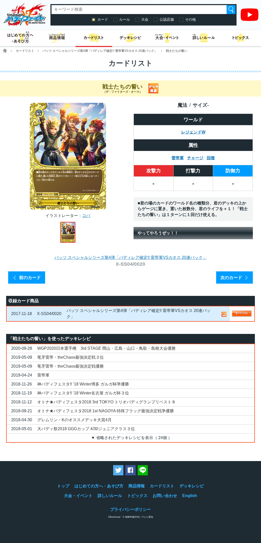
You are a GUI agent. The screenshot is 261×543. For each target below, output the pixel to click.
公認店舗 (167, 19)
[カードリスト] (93, 38)
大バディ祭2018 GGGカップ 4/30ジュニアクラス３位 (86, 429)
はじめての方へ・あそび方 (98, 486)
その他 (190, 19)
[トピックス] (240, 38)
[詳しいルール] (204, 38)
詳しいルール (110, 495)
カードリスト (25, 51)
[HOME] (5, 50)
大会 (144, 19)
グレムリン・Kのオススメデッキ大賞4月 (74, 420)
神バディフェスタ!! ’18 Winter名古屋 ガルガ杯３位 (83, 393)
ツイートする (118, 470)
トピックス (137, 495)
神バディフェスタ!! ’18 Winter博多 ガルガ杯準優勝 (83, 384)
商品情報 (136, 486)
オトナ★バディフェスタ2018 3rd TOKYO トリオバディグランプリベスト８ (106, 402)
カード (102, 19)
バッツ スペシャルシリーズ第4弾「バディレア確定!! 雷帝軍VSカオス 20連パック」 (100, 51)
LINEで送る (143, 470)
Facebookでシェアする (130, 470)
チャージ (195, 158)
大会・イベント (78, 495)
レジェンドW (193, 132)
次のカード (231, 277)
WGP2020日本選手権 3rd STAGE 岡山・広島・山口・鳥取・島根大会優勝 (106, 348)
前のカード (30, 277)
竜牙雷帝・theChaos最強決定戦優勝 (70, 366)
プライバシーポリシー (130, 509)
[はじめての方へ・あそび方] (20, 38)
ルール (124, 19)
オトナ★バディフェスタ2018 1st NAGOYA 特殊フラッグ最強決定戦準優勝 (105, 411)
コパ (86, 215)
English (189, 495)
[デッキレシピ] (130, 38)
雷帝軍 (178, 158)
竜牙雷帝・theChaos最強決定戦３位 (70, 357)
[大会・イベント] (167, 38)
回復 (211, 158)
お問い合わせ (165, 495)
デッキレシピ (191, 486)
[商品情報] (57, 38)
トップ (63, 486)
